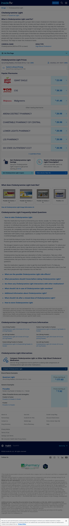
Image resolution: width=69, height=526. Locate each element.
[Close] (66, 521)
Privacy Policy (22, 524)
